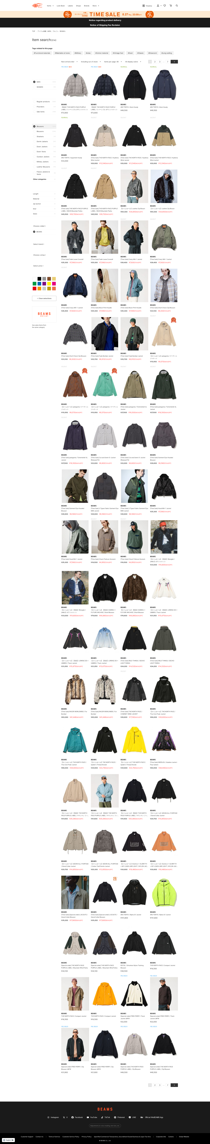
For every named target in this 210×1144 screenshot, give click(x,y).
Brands (86, 6)
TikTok (107, 1117)
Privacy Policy (87, 1137)
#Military (78, 53)
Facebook (79, 1117)
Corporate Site (161, 1137)
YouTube (93, 1117)
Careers (171, 1137)
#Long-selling (167, 53)
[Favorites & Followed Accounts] (164, 6)
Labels (70, 6)
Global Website (184, 1137)
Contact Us (39, 1137)
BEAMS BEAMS (37, 5)
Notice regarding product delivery (105, 20)
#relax (88, 53)
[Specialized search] (176, 6)
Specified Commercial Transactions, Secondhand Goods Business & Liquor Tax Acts (122, 1137)
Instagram (55, 1117)
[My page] (159, 6)
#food (130, 53)
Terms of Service (54, 1137)
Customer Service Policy (70, 1137)
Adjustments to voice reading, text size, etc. (105, 1126)
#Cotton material (101, 53)
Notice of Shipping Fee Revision (105, 25)
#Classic (140, 53)
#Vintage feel (118, 53)
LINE (134, 1117)
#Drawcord (152, 53)
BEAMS (105, 1109)
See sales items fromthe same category (39, 326)
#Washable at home (62, 53)
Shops (78, 6)
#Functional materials (42, 53)
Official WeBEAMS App (154, 1117)
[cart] (170, 6)
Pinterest (121, 1117)
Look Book (61, 6)
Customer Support (27, 1137)
